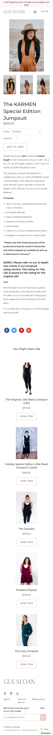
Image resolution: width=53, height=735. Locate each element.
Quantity (7, 138)
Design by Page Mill (29, 730)
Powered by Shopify (11, 730)
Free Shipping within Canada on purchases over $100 (26, 3)
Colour (6, 131)
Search (6, 699)
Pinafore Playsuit (26, 590)
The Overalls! (27, 528)
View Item (26, 416)
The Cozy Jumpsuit (26, 651)
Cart (44, 11)
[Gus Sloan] (7, 330)
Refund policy (38, 699)
